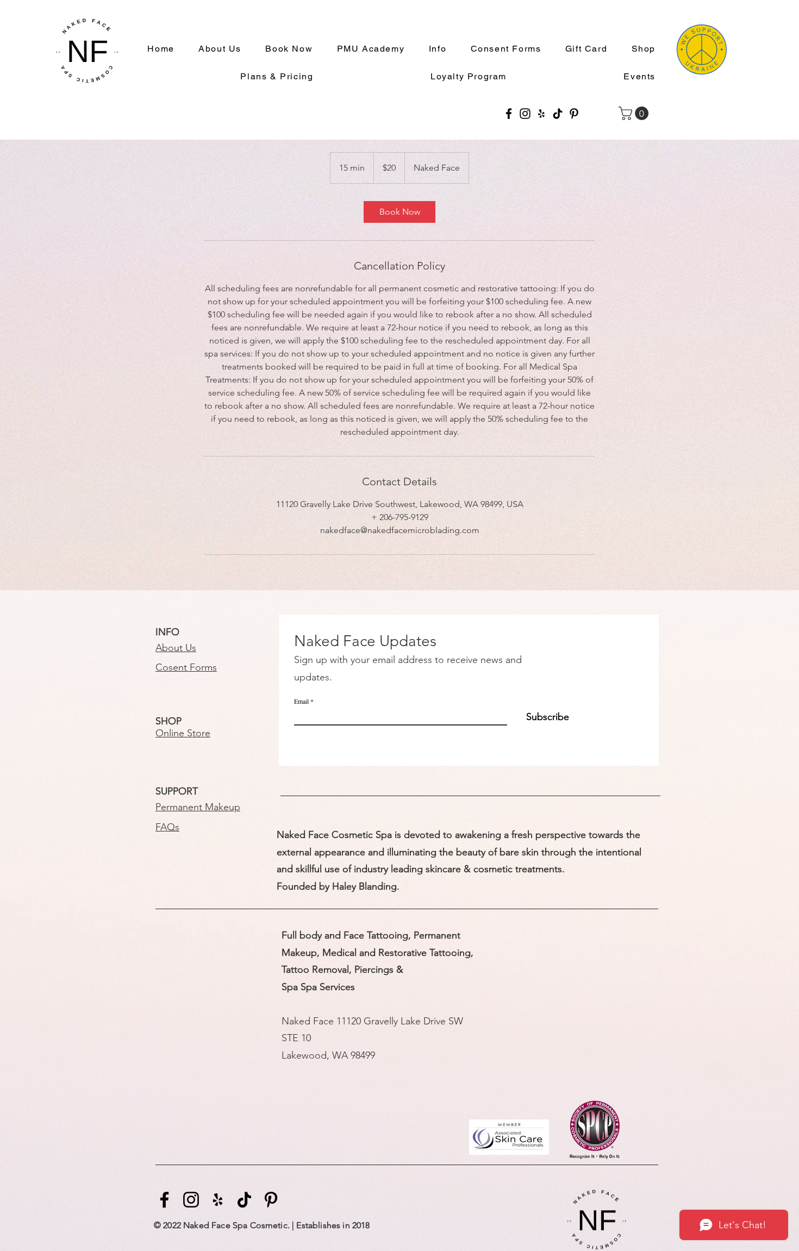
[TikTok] (558, 114)
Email (301, 701)
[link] (399, 212)
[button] (433, 49)
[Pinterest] (574, 114)
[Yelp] (541, 114)
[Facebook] (509, 114)
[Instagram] (525, 114)
